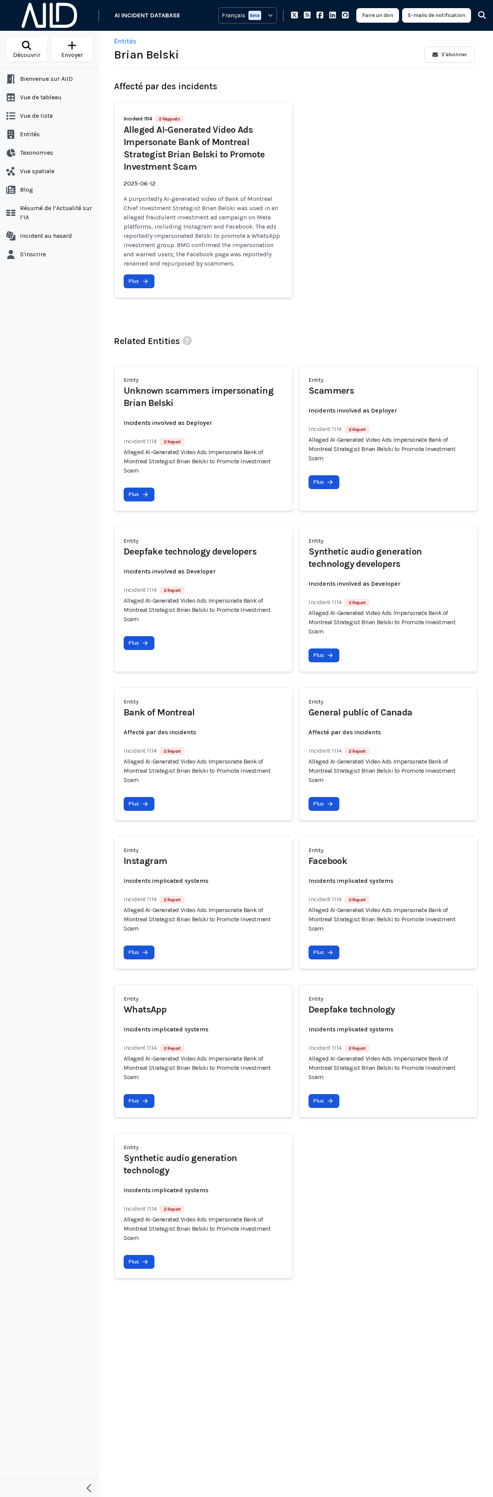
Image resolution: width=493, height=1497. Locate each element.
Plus (133, 281)
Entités (125, 41)
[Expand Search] (477, 15)
